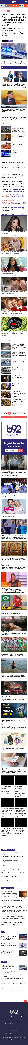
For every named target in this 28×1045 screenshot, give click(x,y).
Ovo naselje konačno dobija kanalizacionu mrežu (13, 981)
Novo (2, 5)
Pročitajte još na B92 (7, 888)
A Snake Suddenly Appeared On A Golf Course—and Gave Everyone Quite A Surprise (12, 333)
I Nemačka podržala (6, 904)
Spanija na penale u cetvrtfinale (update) (11, 880)
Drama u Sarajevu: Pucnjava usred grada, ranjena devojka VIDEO (18, 369)
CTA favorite (14, 295)
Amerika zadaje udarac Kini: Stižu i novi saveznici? (13, 916)
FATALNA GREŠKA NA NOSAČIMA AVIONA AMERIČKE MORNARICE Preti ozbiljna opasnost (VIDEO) (7, 812)
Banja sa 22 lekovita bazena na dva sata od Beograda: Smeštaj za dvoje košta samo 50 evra (13, 907)
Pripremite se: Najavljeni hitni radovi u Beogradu (13, 978)
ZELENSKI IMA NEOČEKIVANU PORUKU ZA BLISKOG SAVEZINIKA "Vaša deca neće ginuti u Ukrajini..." (20, 791)
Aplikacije (10, 1016)
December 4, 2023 (19, 203)
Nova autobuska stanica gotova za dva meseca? (13, 991)
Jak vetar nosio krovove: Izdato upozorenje (18, 143)
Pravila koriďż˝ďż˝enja (10, 1023)
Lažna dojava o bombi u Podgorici (18, 151)
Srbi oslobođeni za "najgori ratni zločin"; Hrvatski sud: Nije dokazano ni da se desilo (19, 129)
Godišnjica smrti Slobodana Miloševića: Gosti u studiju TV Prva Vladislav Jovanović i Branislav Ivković (9, 937)
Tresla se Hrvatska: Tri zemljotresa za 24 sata (18, 360)
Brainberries (14, 235)
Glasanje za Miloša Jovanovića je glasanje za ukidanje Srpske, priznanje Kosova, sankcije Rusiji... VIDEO (14, 910)
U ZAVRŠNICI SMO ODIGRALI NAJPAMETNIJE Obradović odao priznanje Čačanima (6, 790)
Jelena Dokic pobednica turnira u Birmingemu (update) (14, 856)
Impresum (23, 1021)
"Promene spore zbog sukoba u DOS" (10, 860)
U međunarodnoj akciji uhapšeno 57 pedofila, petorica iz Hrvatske (18, 377)
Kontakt (18, 1021)
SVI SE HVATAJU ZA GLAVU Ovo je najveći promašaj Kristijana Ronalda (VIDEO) (20, 831)
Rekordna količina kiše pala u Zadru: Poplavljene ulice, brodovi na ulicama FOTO (19, 346)
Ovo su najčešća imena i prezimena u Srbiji (12, 914)
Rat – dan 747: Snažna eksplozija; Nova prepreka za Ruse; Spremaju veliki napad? (9, 893)
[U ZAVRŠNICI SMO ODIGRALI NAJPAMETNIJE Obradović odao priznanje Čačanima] (7, 784)
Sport (21, 5)
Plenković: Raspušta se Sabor (18, 384)
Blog (14, 1016)
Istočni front (14, 5)
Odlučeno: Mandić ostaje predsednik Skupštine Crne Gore (19, 136)
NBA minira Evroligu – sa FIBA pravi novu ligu (12, 924)
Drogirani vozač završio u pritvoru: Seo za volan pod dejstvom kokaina (8, 966)
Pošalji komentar (14, 417)
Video (3, 931)
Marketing (14, 1021)
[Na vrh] (25, 1001)
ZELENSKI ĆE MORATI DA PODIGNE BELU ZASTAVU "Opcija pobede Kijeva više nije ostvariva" (7, 832)
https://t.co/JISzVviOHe (14, 196)
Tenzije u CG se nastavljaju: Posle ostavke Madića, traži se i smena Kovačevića (19, 394)
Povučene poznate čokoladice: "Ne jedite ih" (12, 922)
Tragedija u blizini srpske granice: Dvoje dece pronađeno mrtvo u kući (19, 353)
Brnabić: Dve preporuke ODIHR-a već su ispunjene (8, 944)
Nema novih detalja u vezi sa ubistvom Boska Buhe (13, 872)
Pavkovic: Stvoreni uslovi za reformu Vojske (12, 852)
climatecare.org (17, 1039)
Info (7, 5)
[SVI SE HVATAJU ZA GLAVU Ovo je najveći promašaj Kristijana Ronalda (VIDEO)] (21, 826)
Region (3, 10)
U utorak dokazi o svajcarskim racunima (11, 876)
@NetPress (22, 196)
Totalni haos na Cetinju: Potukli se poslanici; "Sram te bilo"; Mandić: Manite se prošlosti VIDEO (18, 403)
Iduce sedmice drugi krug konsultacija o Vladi (12, 869)
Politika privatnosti (19, 1023)
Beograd (4, 961)
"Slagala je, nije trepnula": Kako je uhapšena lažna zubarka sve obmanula (8, 952)
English (21, 1016)
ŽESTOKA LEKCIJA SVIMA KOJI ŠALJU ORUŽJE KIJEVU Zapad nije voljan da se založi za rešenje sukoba (20, 812)
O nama (17, 1016)
